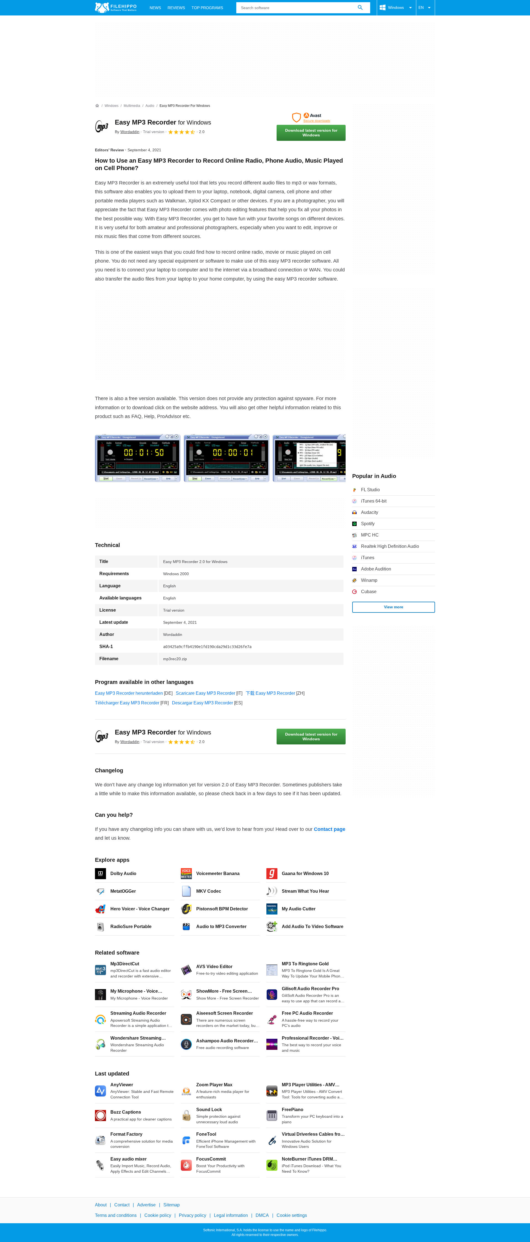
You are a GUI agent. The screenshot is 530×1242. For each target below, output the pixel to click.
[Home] (97, 105)
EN (421, 7)
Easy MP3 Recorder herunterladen (129, 693)
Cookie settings (292, 1215)
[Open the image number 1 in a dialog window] (226, 458)
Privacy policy (192, 1215)
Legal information (231, 1215)
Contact (121, 1205)
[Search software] (360, 7)
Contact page (329, 829)
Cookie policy (157, 1215)
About (101, 1205)
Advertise (146, 1205)
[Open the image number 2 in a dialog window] (315, 458)
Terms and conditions (116, 1215)
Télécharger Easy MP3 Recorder (127, 703)
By (127, 132)
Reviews (176, 8)
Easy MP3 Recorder (163, 122)
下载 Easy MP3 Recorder (270, 693)
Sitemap (171, 1205)
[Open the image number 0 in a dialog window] (138, 458)
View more (393, 607)
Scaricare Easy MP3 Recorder (205, 693)
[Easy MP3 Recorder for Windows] (101, 126)
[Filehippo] (115, 7)
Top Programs (207, 8)
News (155, 8)
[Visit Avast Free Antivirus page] (311, 118)
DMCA (262, 1215)
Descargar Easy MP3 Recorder (202, 703)
